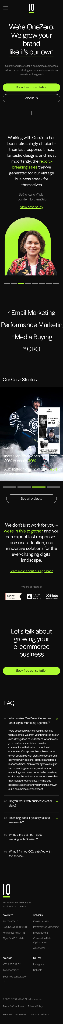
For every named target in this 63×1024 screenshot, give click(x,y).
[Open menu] (6, 8)
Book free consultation (31, 87)
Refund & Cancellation (15, 1014)
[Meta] (52, 596)
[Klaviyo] (13, 596)
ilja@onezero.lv (11, 970)
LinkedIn (37, 970)
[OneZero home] (31, 8)
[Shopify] (34, 596)
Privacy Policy (35, 1006)
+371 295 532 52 (12, 964)
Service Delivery (40, 1014)
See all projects (31, 499)
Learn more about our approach (31, 571)
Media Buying (40, 933)
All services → (41, 948)
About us (31, 98)
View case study (31, 207)
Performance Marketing (46, 927)
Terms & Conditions (13, 1006)
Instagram (38, 964)
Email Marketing (41, 921)
